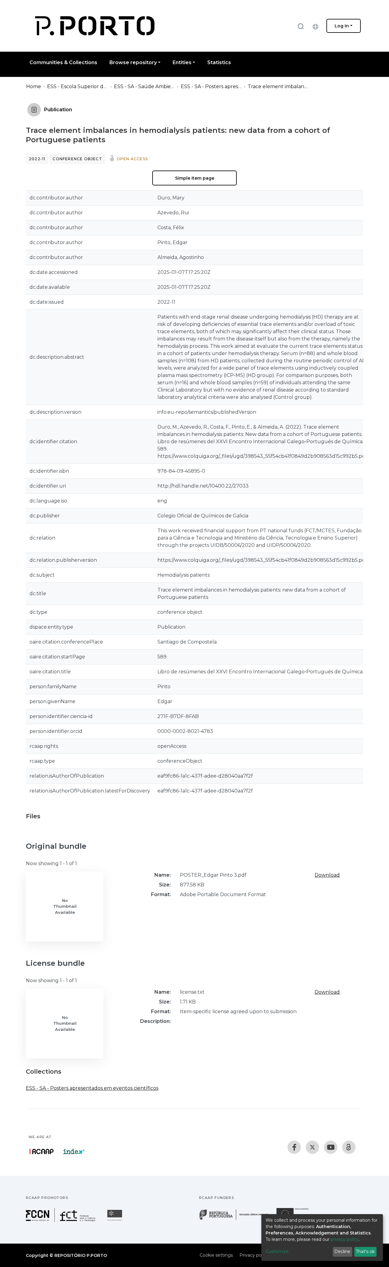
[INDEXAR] (74, 1151)
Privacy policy (253, 1255)
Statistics (219, 62)
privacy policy (345, 1239)
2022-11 (37, 159)
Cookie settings (216, 1255)
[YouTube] (330, 1147)
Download (327, 875)
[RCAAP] (349, 1147)
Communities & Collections (63, 62)
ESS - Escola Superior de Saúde (77, 86)
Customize (277, 1251)
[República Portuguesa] (237, 1219)
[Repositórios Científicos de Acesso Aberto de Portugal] (42, 1151)
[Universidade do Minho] (115, 1220)
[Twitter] (312, 1147)
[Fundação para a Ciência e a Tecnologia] (61, 1220)
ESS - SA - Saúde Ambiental (144, 86)
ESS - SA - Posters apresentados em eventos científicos (211, 86)
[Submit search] (301, 26)
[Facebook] (294, 1147)
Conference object (77, 159)
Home (33, 86)
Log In (342, 26)
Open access (132, 159)
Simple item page (194, 178)
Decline (342, 1251)
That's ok (365, 1251)
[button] (317, 26)
